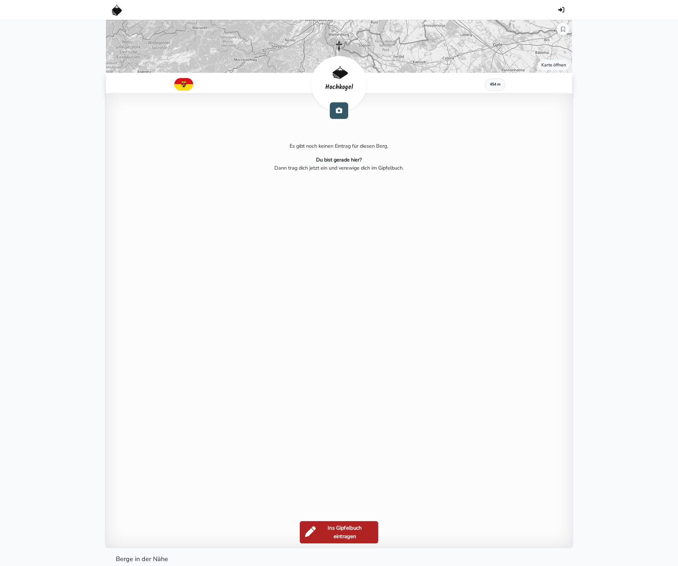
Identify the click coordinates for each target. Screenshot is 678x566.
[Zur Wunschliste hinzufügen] (563, 29)
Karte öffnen (553, 65)
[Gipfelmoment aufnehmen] (339, 110)
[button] (339, 46)
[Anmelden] (561, 10)
